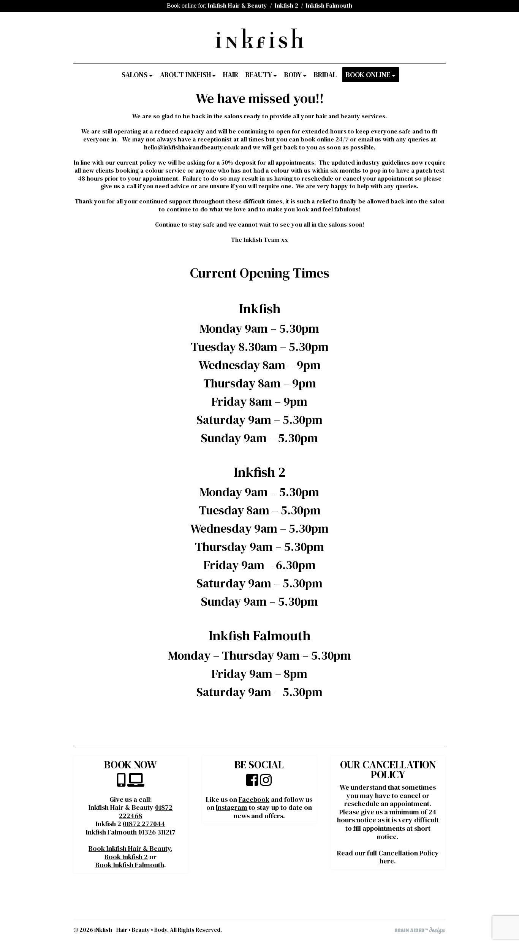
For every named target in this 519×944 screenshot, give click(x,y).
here (387, 861)
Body (293, 74)
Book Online (368, 74)
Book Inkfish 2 (126, 856)
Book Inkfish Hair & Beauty (130, 848)
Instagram (231, 807)
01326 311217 (157, 832)
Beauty (258, 74)
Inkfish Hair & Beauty (237, 5)
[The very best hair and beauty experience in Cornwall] (259, 45)
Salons (134, 74)
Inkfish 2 (286, 5)
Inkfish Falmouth (329, 5)
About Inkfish (185, 74)
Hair (230, 74)
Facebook (254, 799)
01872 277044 (144, 823)
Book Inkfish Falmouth (129, 864)
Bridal (325, 74)
